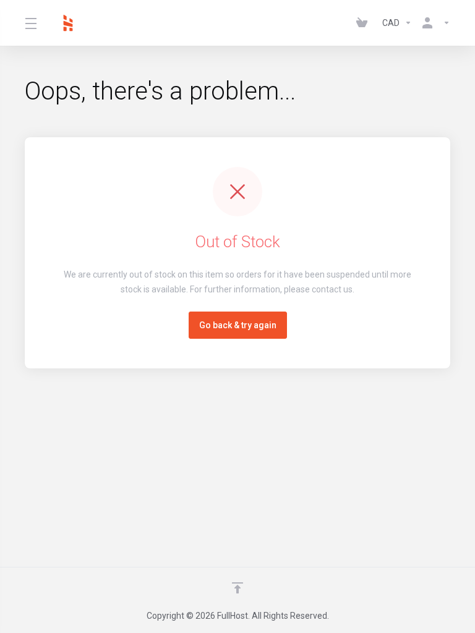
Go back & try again (237, 325)
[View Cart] (364, 23)
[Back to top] (237, 587)
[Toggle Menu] (31, 22)
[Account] (433, 23)
